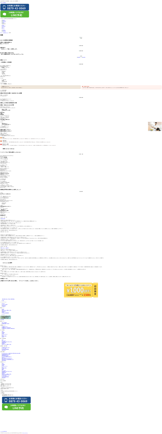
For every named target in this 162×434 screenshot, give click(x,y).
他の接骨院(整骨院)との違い (6, 354)
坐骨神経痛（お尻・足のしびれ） (7, 341)
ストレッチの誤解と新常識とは (6, 356)
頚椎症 (3, 309)
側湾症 (3, 368)
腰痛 (2, 369)
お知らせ (3, 303)
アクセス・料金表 (4, 304)
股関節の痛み (4, 342)
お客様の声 (3, 306)
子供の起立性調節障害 (5, 349)
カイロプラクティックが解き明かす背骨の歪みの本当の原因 (11, 353)
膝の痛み (3, 343)
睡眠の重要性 (4, 360)
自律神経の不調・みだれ (5, 347)
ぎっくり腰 (3, 370)
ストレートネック (4, 334)
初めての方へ (4, 305)
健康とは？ (3, 357)
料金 (2, 27)
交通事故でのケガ (4, 326)
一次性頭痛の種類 (3, 90)
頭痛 (2, 331)
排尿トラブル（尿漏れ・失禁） (6, 310)
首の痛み (3, 332)
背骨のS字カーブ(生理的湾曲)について (8, 359)
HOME (3, 25)
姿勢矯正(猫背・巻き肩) (5, 323)
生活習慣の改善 (3, 179)
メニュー (3, 28)
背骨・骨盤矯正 (4, 322)
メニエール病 (4, 348)
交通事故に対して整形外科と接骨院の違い (8, 328)
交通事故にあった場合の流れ (6, 327)
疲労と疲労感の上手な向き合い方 (7, 358)
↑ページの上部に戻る (3, 431)
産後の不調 (3, 311)
